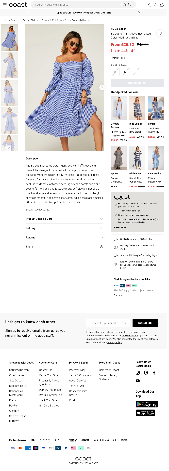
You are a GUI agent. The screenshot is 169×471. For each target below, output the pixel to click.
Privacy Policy (77, 370)
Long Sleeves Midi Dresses (78, 20)
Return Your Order (49, 375)
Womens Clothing (30, 20)
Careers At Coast (109, 370)
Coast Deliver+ (17, 375)
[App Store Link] (147, 408)
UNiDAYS (14, 421)
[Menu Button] (5, 5)
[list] (64, 87)
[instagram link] (138, 373)
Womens (15, 20)
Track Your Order (48, 400)
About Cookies (77, 380)
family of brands (130, 335)
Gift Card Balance (49, 405)
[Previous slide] (28, 12)
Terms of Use (76, 385)
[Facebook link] (154, 373)
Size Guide (15, 380)
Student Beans (17, 416)
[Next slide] (139, 12)
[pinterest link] (146, 373)
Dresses (45, 20)
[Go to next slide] (102, 87)
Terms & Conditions (80, 375)
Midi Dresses (58, 20)
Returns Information (50, 395)
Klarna (13, 400)
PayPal (13, 405)
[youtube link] (138, 381)
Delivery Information (50, 389)
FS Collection (118, 28)
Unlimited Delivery (19, 370)
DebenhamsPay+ (19, 385)
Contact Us (45, 370)
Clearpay (14, 410)
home (5, 20)
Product (73, 400)
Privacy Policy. (114, 342)
